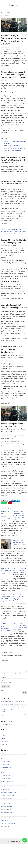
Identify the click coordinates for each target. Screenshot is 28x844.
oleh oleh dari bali (5, 784)
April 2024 (3, 735)
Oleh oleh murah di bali (6, 800)
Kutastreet (14, 5)
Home (2, 12)
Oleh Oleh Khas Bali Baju (6, 789)
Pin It (10, 502)
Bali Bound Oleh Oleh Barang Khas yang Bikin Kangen (13, 706)
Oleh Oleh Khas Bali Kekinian (7, 795)
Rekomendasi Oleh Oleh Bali (7, 812)
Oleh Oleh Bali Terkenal (6, 778)
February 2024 (4, 741)
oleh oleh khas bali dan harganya (8, 792)
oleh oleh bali (8, 12)
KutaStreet (23, 58)
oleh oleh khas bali (5, 786)
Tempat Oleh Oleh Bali (6, 817)
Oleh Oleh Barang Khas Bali (7, 781)
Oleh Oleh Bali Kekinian (6, 772)
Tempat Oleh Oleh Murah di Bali (8, 823)
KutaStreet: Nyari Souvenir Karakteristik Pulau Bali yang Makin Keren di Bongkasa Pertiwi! (19, 515)
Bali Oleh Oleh (4, 755)
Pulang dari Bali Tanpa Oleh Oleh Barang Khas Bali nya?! (13, 704)
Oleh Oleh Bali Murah (5, 775)
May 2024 (3, 732)
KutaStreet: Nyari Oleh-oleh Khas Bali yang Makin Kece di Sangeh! (19, 570)
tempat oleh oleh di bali (6, 820)
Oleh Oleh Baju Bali (5, 764)
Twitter (18, 500)
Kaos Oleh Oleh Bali (5, 761)
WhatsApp (5, 502)
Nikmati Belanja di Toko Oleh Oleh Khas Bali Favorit (12, 701)
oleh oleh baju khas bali (6, 767)
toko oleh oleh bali (5, 826)
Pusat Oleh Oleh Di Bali (6, 809)
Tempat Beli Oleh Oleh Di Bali (7, 815)
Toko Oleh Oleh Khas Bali (6, 832)
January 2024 (4, 744)
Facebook (12, 500)
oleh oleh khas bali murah (6, 798)
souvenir (12, 107)
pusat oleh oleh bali (5, 803)
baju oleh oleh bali (5, 753)
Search (2, 690)
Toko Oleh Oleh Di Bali (6, 829)
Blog (2, 758)
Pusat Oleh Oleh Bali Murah (7, 806)
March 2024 (3, 738)
